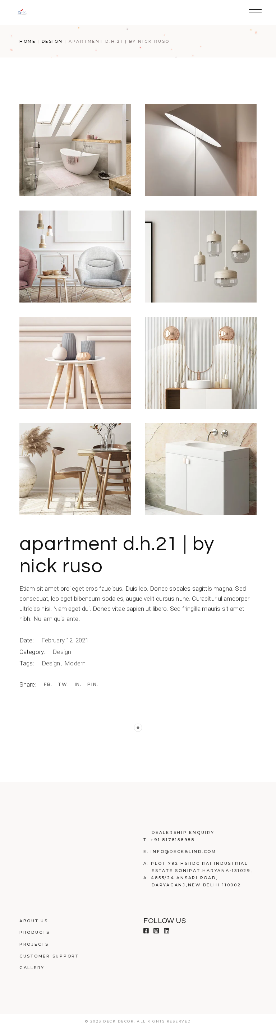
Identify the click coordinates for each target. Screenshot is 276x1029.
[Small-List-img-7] (75, 469)
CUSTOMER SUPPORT (49, 956)
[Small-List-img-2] (201, 150)
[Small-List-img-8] (201, 469)
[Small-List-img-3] (75, 257)
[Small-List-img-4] (201, 257)
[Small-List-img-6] (201, 363)
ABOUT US (33, 920)
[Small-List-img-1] (75, 150)
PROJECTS (34, 944)
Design (61, 651)
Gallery (32, 967)
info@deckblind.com (183, 851)
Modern (75, 663)
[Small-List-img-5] (75, 363)
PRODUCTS (34, 932)
